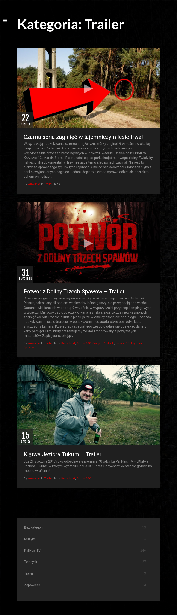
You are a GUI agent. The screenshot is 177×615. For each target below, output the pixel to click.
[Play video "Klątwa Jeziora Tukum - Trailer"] (88, 405)
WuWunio (34, 184)
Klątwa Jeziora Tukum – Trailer (63, 454)
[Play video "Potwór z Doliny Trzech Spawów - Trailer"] (88, 242)
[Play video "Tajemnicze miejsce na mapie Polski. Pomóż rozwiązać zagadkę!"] (88, 88)
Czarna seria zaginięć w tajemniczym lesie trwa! (83, 137)
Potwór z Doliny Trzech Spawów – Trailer (74, 291)
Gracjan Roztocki (103, 343)
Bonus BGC (84, 343)
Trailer (48, 184)
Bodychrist (68, 343)
